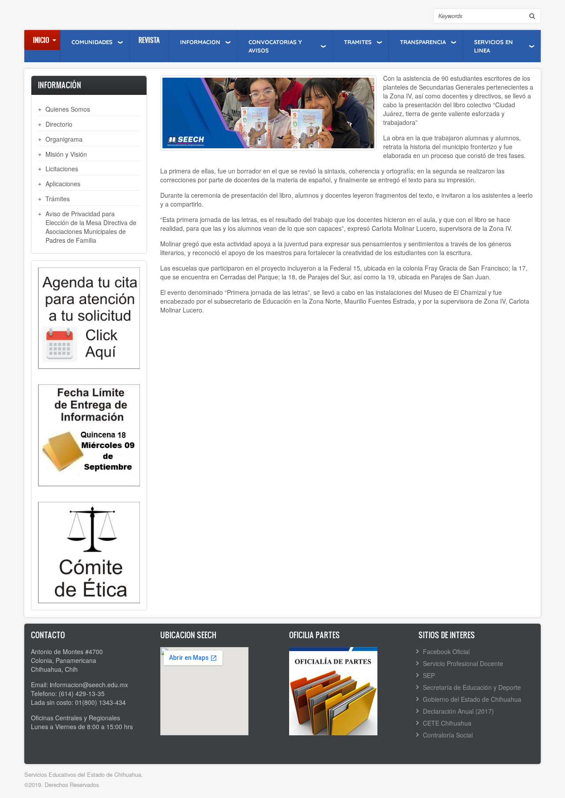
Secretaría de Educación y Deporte (472, 687)
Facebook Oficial (446, 651)
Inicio (41, 40)
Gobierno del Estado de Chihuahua (472, 699)
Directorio (58, 124)
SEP (429, 675)
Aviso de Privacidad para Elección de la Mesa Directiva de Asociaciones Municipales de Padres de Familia (90, 227)
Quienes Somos (67, 109)
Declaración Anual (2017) (458, 711)
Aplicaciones (62, 183)
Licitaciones (61, 168)
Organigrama (64, 139)
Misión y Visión (66, 154)
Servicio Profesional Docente (463, 663)
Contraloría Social (448, 734)
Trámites (57, 198)
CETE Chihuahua (447, 723)
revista (149, 40)
